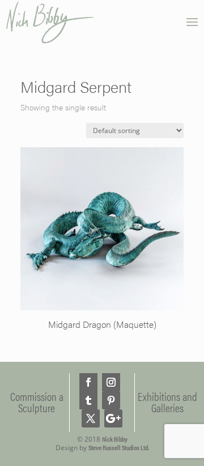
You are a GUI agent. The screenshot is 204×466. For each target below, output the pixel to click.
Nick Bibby (115, 439)
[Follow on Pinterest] (111, 400)
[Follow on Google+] (113, 418)
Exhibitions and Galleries (167, 402)
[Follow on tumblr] (88, 400)
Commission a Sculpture (36, 402)
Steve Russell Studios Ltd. (118, 447)
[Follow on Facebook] (88, 382)
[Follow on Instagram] (111, 382)
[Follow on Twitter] (91, 418)
